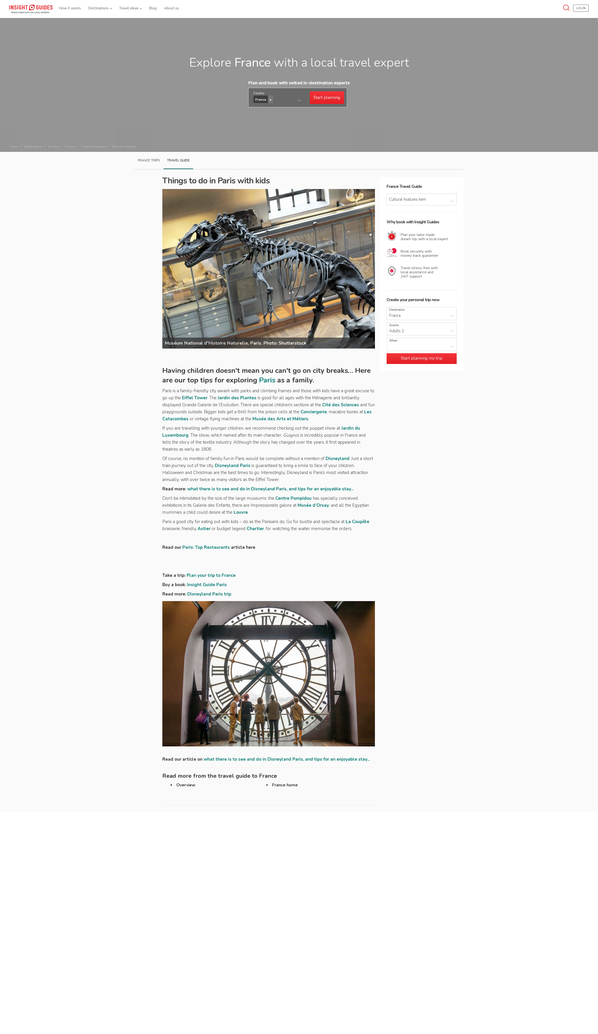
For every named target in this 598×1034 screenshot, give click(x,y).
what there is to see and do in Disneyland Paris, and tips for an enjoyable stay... (270, 489)
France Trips (149, 160)
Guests (394, 325)
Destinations (99, 8)
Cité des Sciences (340, 405)
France (70, 146)
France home (285, 785)
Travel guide (178, 160)
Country (258, 93)
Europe (53, 146)
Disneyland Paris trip (209, 594)
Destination (397, 309)
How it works (70, 8)
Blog (153, 8)
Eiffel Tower (194, 398)
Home (13, 146)
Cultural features (93, 146)
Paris (267, 380)
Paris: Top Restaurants (206, 547)
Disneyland (337, 459)
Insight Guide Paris (207, 585)
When (393, 340)
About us (171, 8)
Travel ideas (129, 8)
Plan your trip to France (211, 575)
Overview (185, 785)
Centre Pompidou (293, 498)
